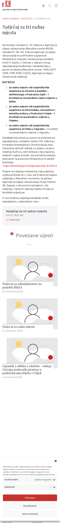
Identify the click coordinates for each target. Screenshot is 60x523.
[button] (55, 461)
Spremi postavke (30, 514)
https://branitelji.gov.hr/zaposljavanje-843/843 (30, 165)
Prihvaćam (30, 498)
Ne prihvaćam (30, 506)
